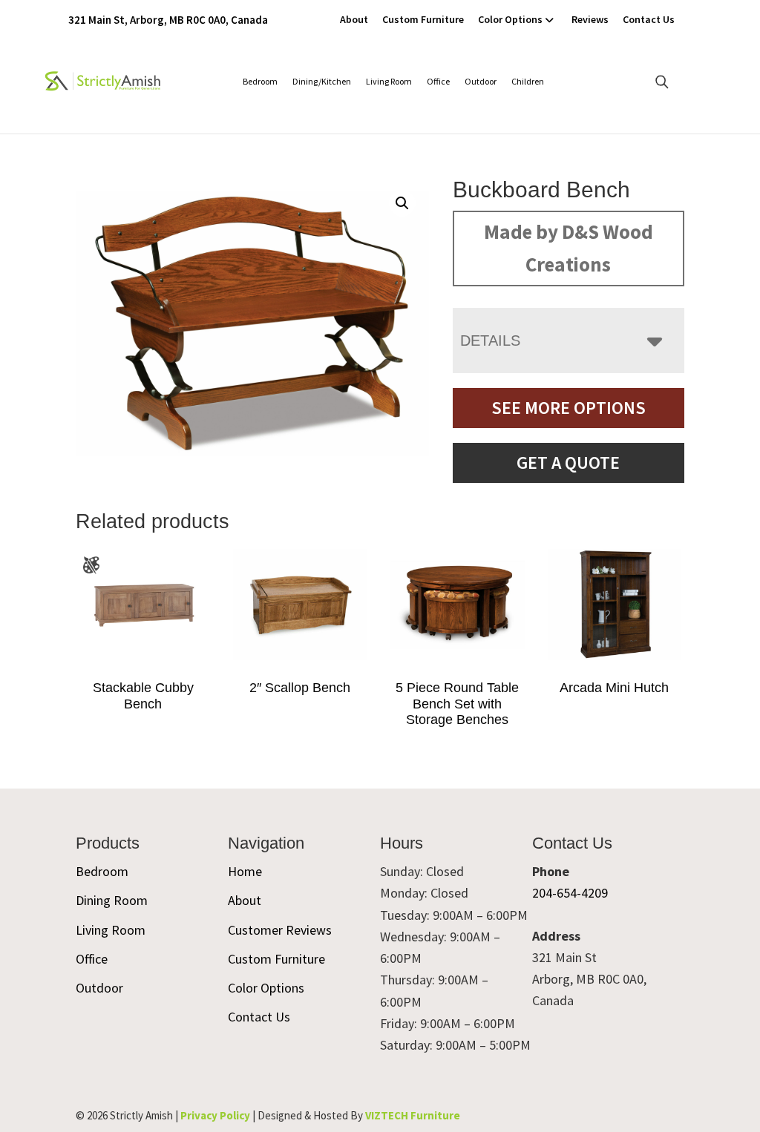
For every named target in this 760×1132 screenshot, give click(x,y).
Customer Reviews (280, 929)
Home (245, 871)
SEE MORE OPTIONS (568, 407)
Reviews (590, 19)
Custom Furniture (423, 19)
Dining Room (112, 900)
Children (527, 81)
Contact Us (649, 19)
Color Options (510, 19)
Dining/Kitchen (321, 81)
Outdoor (481, 81)
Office (438, 81)
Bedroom (260, 81)
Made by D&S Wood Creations (568, 248)
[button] (402, 203)
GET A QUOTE (568, 462)
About (354, 19)
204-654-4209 (570, 892)
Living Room (389, 81)
